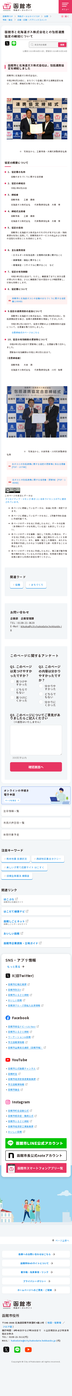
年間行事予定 (11, 834)
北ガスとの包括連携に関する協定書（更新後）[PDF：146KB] (39, 481)
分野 (46, 16)
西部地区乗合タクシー (49, 858)
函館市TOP (8, 16)
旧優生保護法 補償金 (18, 875)
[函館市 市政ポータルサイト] (17, 7)
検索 (62, 44)
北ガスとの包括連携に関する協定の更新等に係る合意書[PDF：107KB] (38, 465)
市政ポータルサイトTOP (29, 16)
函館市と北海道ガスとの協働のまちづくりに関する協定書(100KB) (39, 300)
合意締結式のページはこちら (26, 332)
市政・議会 (8, 19)
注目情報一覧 (11, 811)
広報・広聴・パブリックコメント (32, 19)
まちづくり (37, 584)
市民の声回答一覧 (13, 822)
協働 (17, 584)
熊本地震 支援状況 (17, 858)
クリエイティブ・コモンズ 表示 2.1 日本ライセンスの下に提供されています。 (35, 500)
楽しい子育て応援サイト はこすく (25, 867)
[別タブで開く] (7, 44)
